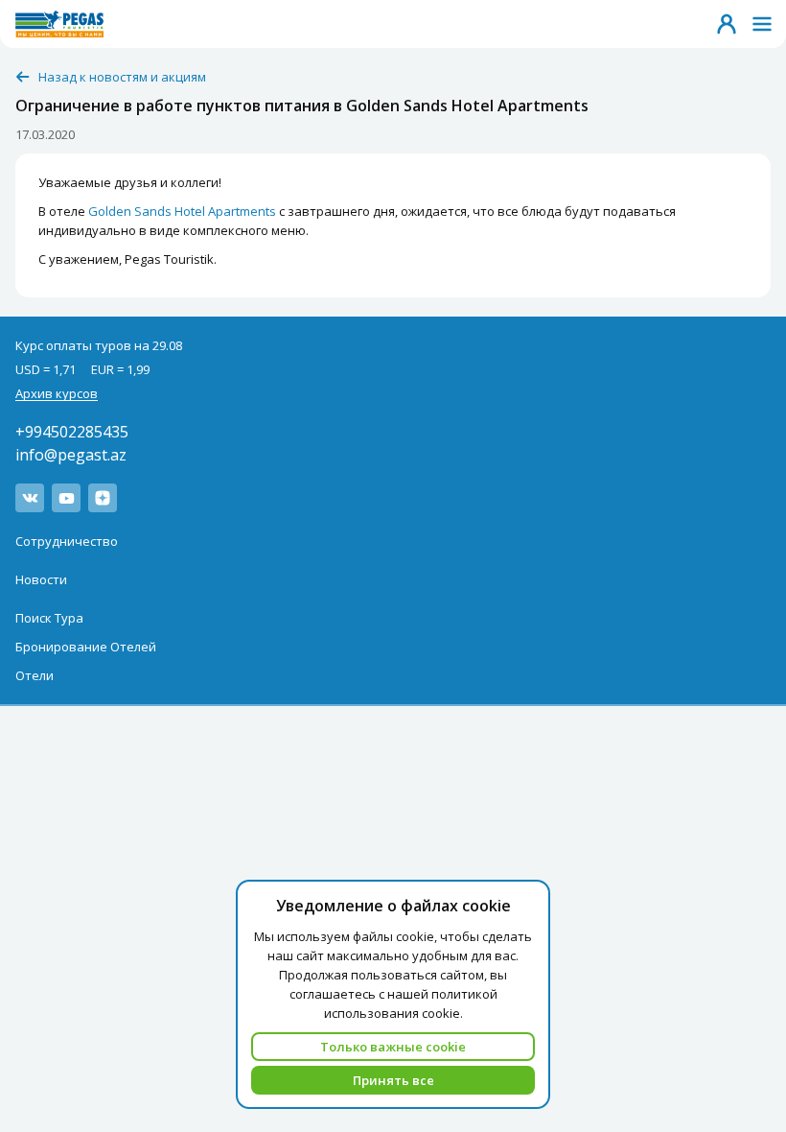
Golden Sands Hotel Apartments (182, 211)
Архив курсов (56, 393)
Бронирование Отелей (85, 646)
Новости (41, 579)
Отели (34, 675)
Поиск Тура (49, 617)
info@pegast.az (71, 454)
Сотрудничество (66, 541)
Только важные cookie (393, 1046)
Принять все (393, 1080)
